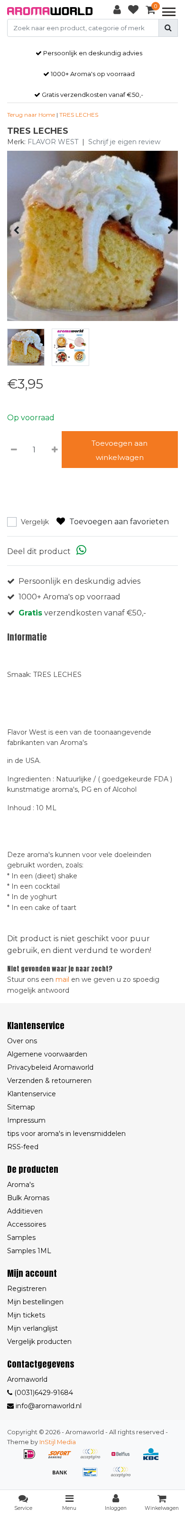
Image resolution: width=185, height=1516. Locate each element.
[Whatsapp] (81, 551)
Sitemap (21, 1107)
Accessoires (26, 1224)
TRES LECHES (78, 114)
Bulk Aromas (28, 1198)
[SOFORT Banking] (63, 1458)
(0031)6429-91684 (42, 1392)
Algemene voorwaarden (47, 1054)
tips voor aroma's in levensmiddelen (66, 1133)
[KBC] (153, 1458)
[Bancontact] (93, 1476)
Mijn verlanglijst (32, 1328)
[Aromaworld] (49, 11)
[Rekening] (117, 11)
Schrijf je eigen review (124, 142)
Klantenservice (31, 1094)
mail (62, 979)
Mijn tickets (26, 1315)
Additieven (25, 1211)
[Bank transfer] (63, 1476)
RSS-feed (22, 1147)
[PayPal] (123, 1476)
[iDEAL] (33, 1458)
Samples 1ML (29, 1251)
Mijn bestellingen (35, 1302)
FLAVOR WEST (53, 142)
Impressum (26, 1120)
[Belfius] (124, 1458)
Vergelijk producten (39, 1341)
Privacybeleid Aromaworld (50, 1067)
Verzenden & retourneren (49, 1080)
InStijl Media (57, 1442)
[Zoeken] (168, 28)
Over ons (22, 1041)
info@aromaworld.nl (49, 1406)
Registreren (26, 1288)
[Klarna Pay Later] (93, 1458)
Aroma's (20, 1184)
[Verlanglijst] (133, 11)
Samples (21, 1237)
